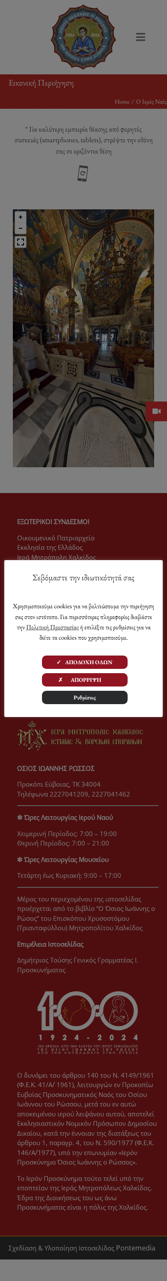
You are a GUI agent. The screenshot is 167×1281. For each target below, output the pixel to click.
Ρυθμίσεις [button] (85, 697)
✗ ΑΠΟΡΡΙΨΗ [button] (84, 679)
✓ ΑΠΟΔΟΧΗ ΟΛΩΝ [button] (85, 662)
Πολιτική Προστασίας (52, 627)
